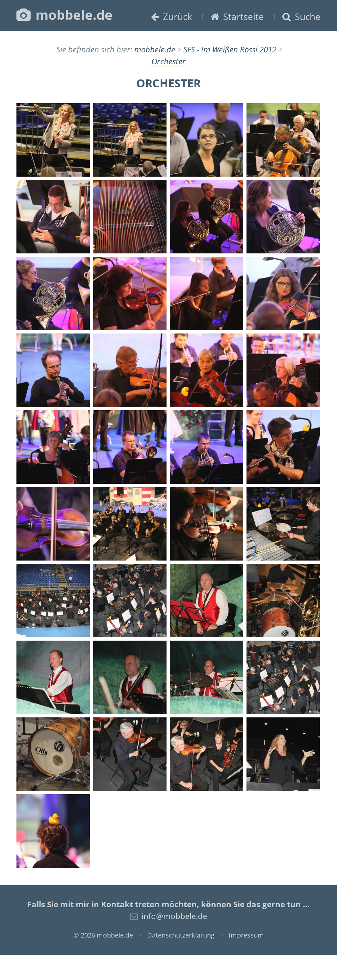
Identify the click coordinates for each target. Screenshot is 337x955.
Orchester (168, 61)
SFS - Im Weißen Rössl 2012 (229, 49)
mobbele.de (72, 15)
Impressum (246, 935)
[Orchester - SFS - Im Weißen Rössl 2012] (53, 140)
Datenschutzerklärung (181, 935)
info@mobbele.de (174, 916)
